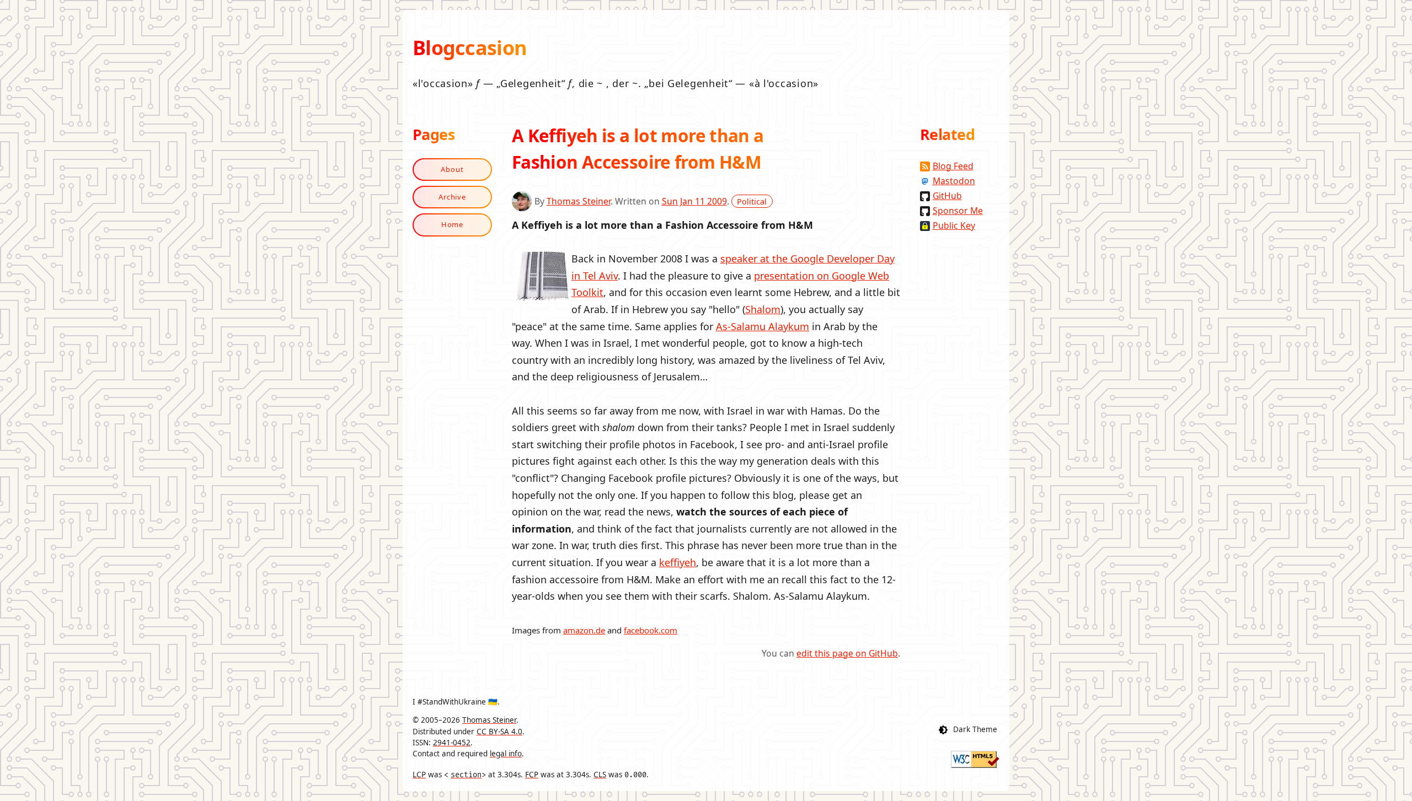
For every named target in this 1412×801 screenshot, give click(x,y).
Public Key (954, 225)
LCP (419, 775)
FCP (531, 775)
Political (752, 201)
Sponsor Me (958, 211)
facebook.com (650, 630)
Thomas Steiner (579, 201)
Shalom (762, 309)
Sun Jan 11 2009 (694, 201)
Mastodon (954, 181)
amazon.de (584, 630)
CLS (599, 775)
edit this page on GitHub (847, 653)
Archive (452, 197)
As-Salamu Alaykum (762, 326)
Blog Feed (953, 166)
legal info (506, 754)
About (452, 169)
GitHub (947, 196)
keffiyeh (677, 562)
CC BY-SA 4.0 (499, 732)
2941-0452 (451, 743)
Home (452, 224)
